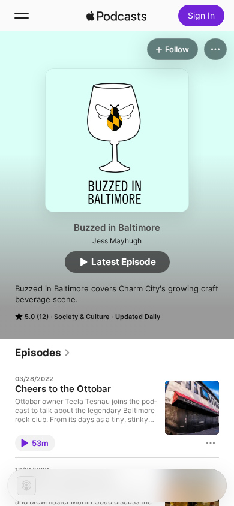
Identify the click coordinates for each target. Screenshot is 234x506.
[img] (116, 16)
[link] (43, 352)
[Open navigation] (21, 15)
